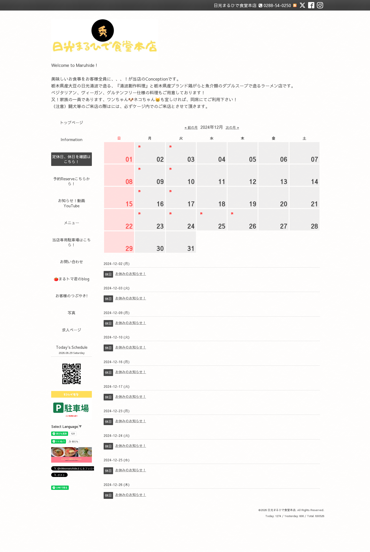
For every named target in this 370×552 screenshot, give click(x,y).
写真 (71, 312)
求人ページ (71, 329)
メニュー (71, 222)
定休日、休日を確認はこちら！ (71, 159)
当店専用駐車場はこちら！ (71, 242)
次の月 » (232, 127)
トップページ (71, 122)
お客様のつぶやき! (71, 295)
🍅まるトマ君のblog (71, 278)
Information (71, 139)
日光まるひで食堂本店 (281, 510)
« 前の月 (191, 127)
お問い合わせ (71, 261)
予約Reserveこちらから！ (71, 181)
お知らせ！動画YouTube (71, 203)
